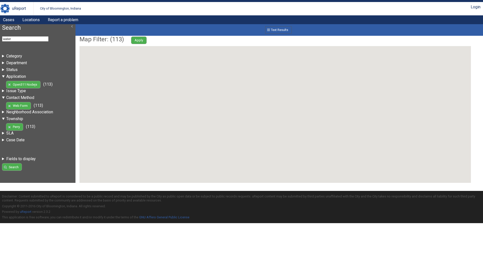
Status (12, 69)
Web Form (20, 106)
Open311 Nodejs (25, 84)
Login (475, 7)
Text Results (279, 30)
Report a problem (63, 19)
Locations (31, 19)
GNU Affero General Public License (164, 217)
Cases (8, 19)
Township (14, 118)
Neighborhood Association (29, 112)
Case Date (15, 140)
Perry (16, 127)
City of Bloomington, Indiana (60, 8)
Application (16, 76)
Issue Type (16, 90)
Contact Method (20, 97)
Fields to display (21, 158)
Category (14, 56)
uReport (19, 8)
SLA (10, 133)
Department (16, 62)
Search (14, 167)
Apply (139, 40)
